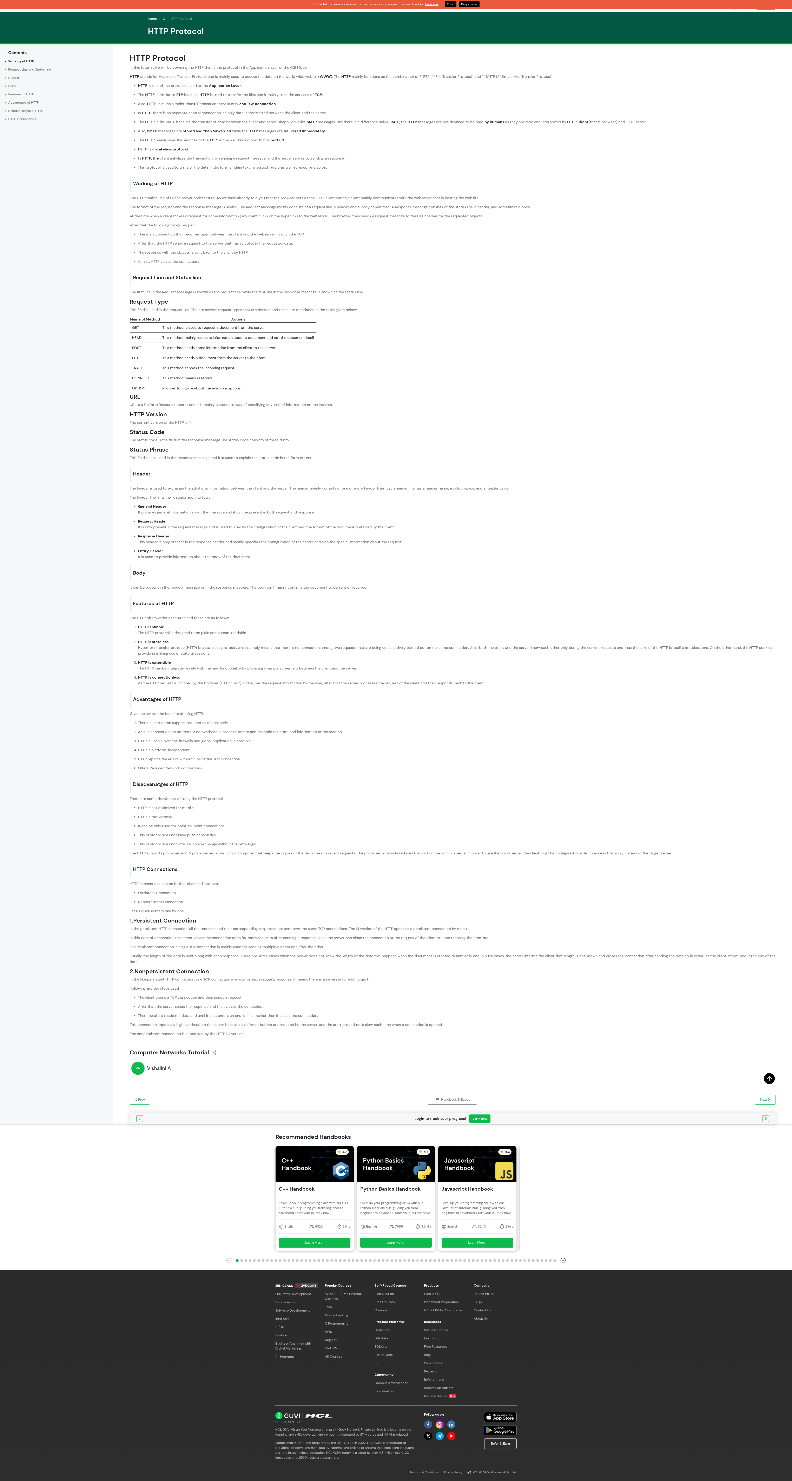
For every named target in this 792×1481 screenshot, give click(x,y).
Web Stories (433, 1363)
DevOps (281, 1335)
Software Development (292, 1310)
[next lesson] (765, 1118)
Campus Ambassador (391, 1383)
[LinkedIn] (451, 1424)
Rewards (430, 1371)
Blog (427, 1355)
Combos (381, 1310)
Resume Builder (439, 1396)
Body (12, 86)
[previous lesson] (139, 1118)
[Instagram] (440, 1424)
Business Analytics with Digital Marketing (293, 1346)
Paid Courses (385, 1294)
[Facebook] (428, 1424)
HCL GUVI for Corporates (443, 1310)
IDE (377, 1363)
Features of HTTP (21, 94)
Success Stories (436, 1330)
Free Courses (385, 1302)
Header (13, 78)
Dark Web (332, 1348)
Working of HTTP (21, 61)
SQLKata (381, 1346)
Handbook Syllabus (455, 1099)
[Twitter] (428, 1436)
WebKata (381, 1338)
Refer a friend (434, 1379)
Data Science (285, 1302)
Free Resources (435, 1346)
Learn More (319, 1243)
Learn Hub (432, 1338)
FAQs (478, 1302)
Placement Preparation (441, 1302)
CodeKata (382, 1330)
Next (763, 1099)
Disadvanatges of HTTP (25, 111)
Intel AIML (282, 1319)
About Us (481, 1318)
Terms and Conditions (424, 1472)
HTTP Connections (22, 119)
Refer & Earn (500, 1443)
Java (328, 1307)
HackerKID (432, 1294)
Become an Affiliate (439, 1388)
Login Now (480, 1118)
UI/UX (279, 1327)
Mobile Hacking (336, 1315)
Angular (331, 1340)
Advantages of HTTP (23, 102)
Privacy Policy (453, 1472)
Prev (141, 1099)
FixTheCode (384, 1355)
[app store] (500, 1417)
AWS (328, 1332)
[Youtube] (451, 1436)
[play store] (500, 1430)
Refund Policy (484, 1294)
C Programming (336, 1323)
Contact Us (482, 1310)
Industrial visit (385, 1391)
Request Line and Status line (29, 69)
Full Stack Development (293, 1294)
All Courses (333, 1356)
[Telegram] (440, 1436)
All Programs (285, 1356)
